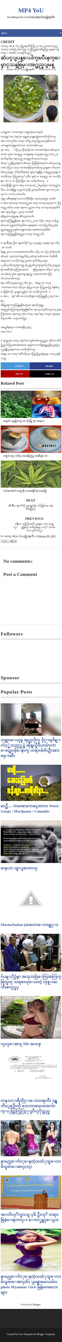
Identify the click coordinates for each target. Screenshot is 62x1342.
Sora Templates (25, 1334)
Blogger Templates (46, 1334)
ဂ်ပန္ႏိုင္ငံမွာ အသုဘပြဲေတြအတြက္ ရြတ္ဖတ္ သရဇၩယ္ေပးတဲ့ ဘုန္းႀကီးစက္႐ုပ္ (31, 981)
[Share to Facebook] (12, 541)
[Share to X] (9, 541)
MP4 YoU (31, 10)
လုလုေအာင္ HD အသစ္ (21, 1044)
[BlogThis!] (5, 541)
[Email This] (2, 541)
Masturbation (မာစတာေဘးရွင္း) (29, 925)
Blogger (36, 1304)
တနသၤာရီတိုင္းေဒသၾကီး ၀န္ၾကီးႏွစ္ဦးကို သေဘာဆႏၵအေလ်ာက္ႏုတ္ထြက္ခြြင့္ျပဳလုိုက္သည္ (29, 1105)
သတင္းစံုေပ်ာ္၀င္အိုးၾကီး (20, 69)
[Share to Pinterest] (15, 541)
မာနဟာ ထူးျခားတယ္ (19, 868)
